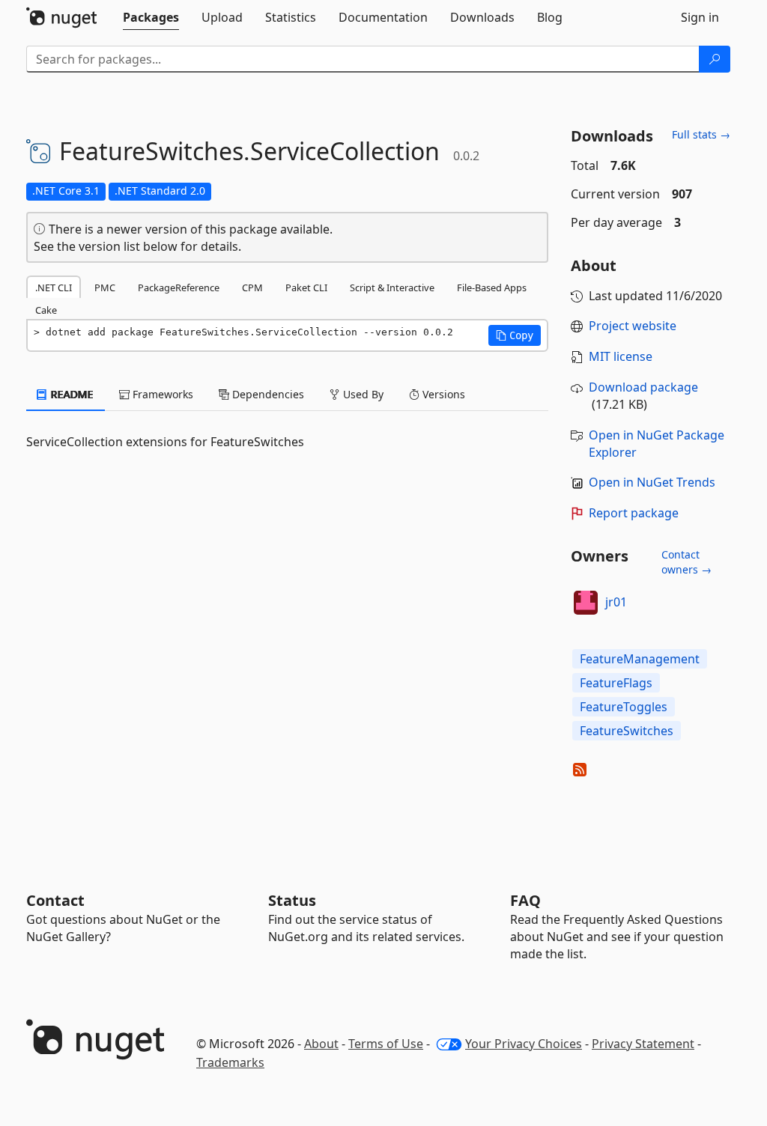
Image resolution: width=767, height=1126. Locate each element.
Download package (643, 387)
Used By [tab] (362, 394)
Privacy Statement (643, 1043)
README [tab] (71, 394)
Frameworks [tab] (161, 394)
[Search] (714, 59)
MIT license (620, 356)
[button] (514, 335)
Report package (634, 513)
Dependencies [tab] (266, 394)
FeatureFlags (616, 683)
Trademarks (230, 1062)
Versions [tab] (442, 394)
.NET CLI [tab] (53, 287)
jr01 (616, 602)
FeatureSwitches (626, 730)
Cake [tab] (46, 310)
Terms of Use (385, 1043)
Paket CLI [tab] (306, 287)
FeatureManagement (640, 659)
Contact (55, 900)
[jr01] (585, 602)
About (321, 1043)
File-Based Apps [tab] (492, 287)
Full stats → (701, 134)
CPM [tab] (252, 287)
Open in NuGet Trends (652, 482)
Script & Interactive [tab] (392, 287)
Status (292, 900)
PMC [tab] (104, 287)
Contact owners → (686, 561)
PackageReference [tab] (178, 287)
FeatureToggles (623, 707)
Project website (632, 325)
